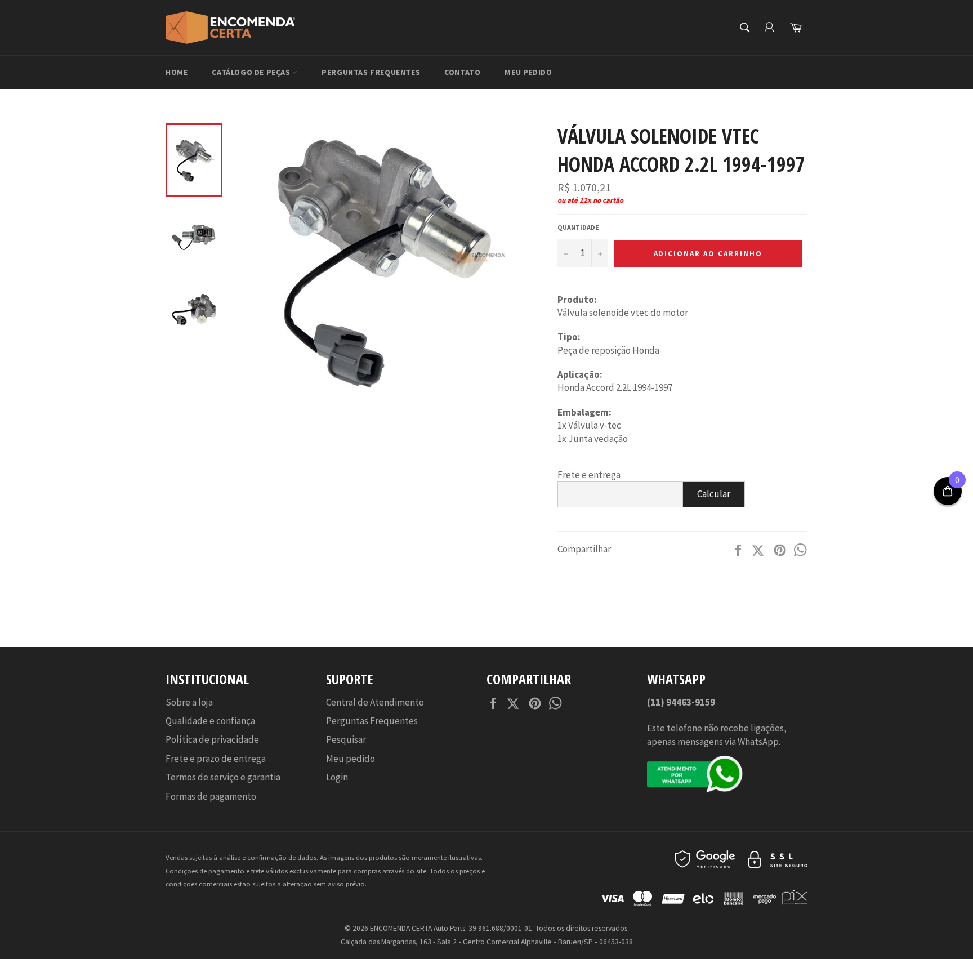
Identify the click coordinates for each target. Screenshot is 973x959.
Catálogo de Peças (252, 72)
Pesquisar (346, 739)
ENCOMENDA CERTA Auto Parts (417, 928)
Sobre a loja (189, 702)
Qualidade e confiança (210, 721)
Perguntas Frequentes (371, 72)
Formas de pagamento (211, 796)
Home (177, 72)
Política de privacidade (212, 739)
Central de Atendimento (375, 702)
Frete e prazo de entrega (216, 758)
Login (337, 777)
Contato (462, 72)
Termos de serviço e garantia (223, 777)
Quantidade (578, 227)
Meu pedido (528, 72)
